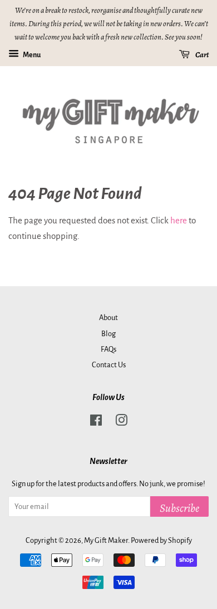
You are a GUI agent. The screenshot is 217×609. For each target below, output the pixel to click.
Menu (31, 55)
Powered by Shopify (161, 540)
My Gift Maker (106, 540)
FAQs (108, 349)
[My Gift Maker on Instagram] (121, 422)
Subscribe (179, 508)
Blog (108, 334)
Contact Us (109, 365)
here (178, 220)
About (108, 317)
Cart (201, 54)
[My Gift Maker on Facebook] (96, 422)
